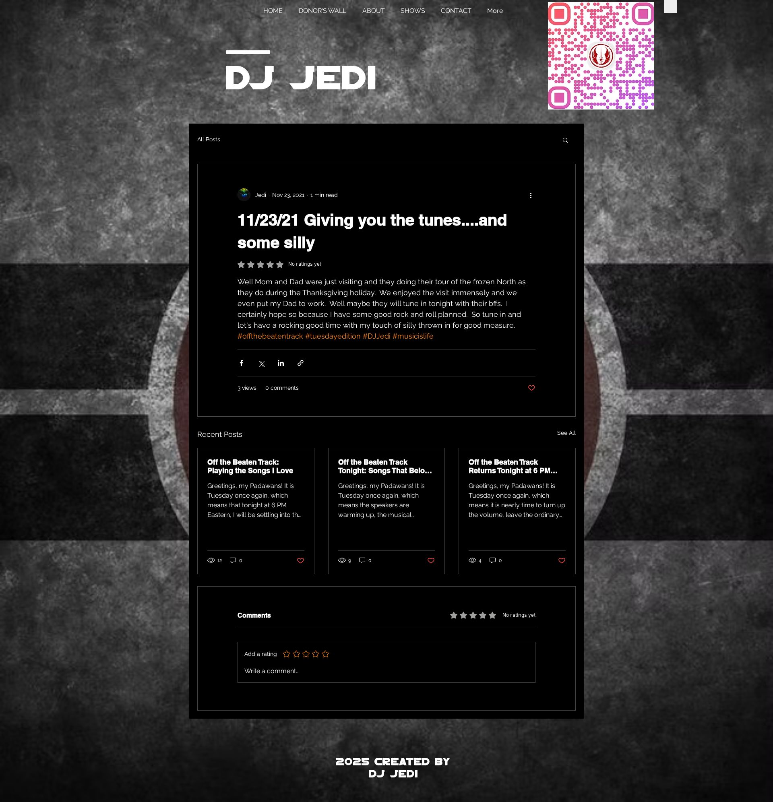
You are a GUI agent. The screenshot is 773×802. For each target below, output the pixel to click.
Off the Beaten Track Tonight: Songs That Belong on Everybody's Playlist (386, 466)
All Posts (208, 139)
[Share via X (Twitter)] (261, 363)
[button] (565, 139)
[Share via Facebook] (241, 363)
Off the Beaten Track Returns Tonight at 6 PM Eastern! (509, 466)
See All (566, 433)
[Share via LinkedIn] (281, 363)
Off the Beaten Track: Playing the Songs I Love (250, 466)
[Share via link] (300, 363)
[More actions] (530, 195)
